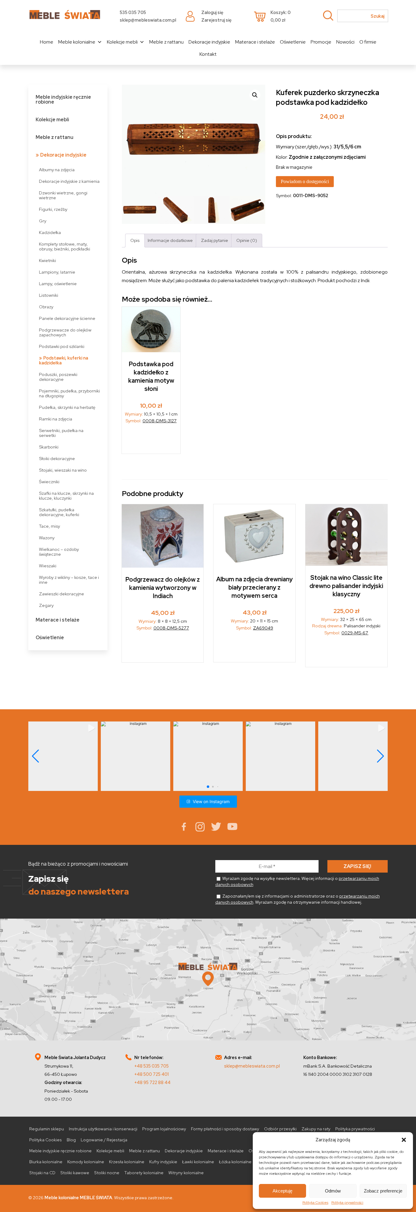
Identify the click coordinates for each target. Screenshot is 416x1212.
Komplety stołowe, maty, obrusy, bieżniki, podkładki (64, 246)
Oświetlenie (293, 42)
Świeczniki (49, 481)
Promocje (321, 42)
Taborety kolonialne (144, 1172)
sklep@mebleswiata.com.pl (148, 20)
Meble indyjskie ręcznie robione (63, 99)
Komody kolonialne (85, 1161)
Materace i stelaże (255, 42)
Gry (42, 221)
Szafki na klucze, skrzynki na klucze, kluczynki (66, 495)
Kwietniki (47, 260)
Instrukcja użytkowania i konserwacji (103, 1129)
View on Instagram (211, 801)
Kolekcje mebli (122, 42)
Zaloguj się (212, 12)
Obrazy (46, 307)
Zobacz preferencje (383, 1190)
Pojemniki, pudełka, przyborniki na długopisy (69, 393)
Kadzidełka (50, 232)
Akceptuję (282, 1190)
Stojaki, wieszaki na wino (63, 470)
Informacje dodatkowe (170, 240)
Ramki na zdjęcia (55, 419)
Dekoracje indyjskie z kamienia (69, 181)
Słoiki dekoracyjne (57, 458)
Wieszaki (47, 566)
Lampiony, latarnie (57, 272)
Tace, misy (49, 526)
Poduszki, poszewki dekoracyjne (58, 376)
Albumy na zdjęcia (57, 169)
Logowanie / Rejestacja (104, 1140)
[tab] (135, 240)
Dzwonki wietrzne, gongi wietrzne (63, 195)
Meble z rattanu (166, 42)
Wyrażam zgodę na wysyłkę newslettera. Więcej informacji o (297, 881)
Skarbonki (48, 447)
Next (259, 140)
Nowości (345, 42)
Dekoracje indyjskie (209, 42)
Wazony (47, 537)
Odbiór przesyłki (280, 1129)
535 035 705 (133, 12)
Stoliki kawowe (74, 1172)
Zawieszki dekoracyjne (61, 594)
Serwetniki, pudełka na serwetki (61, 432)
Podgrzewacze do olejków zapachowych (65, 332)
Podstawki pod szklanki (61, 346)
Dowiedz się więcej (151, 441)
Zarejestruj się (216, 20)
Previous (128, 140)
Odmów (333, 1190)
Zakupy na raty (315, 1129)
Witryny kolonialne (186, 1172)
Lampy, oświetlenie (58, 283)
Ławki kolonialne (198, 1161)
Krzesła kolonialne (126, 1161)
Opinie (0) (246, 240)
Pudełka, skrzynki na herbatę (67, 407)
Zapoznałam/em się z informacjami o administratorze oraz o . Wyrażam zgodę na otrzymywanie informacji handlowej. (297, 899)
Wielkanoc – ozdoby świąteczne (59, 551)
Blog (71, 1140)
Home (46, 42)
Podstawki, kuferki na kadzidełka (63, 360)
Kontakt (208, 54)
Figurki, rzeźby (53, 209)
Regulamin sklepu (46, 1129)
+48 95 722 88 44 (152, 1082)
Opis (134, 240)
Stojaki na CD (42, 1172)
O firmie (367, 42)
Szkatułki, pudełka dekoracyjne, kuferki (59, 512)
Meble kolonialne (76, 42)
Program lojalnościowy (164, 1129)
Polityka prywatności (347, 1202)
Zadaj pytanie (214, 240)
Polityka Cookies (315, 1202)
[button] (404, 1140)
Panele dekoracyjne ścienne (67, 318)
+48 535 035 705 (151, 1066)
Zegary (46, 605)
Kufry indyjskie (163, 1161)
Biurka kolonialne (45, 1161)
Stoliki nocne (106, 1172)
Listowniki (48, 295)
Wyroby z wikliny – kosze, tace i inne (69, 579)
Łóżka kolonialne (235, 1161)
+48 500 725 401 (151, 1074)
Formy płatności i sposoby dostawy (225, 1129)
